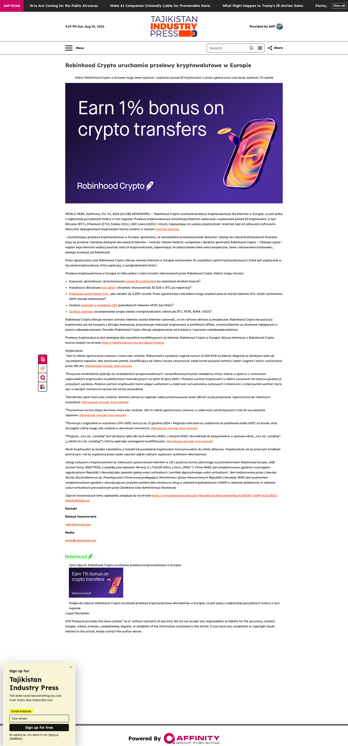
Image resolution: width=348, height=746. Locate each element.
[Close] (70, 667)
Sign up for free (39, 727)
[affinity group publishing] (42, 377)
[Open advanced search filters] (260, 48)
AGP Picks (12, 6)
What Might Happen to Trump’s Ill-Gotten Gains (263, 6)
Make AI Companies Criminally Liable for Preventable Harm (160, 6)
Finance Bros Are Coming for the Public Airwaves (57, 6)
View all (339, 5)
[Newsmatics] (42, 386)
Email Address (21, 711)
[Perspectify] (42, 368)
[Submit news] (42, 359)
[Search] (251, 48)
